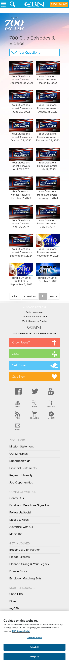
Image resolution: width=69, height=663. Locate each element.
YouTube (51, 391)
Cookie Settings (34, 638)
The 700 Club (15, 24)
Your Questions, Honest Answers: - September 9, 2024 (21, 252)
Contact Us (16, 498)
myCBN (51, 418)
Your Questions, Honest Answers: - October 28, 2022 (21, 137)
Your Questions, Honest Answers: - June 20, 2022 (21, 108)
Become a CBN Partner (24, 549)
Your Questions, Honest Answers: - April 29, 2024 (21, 223)
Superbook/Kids (19, 461)
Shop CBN (16, 594)
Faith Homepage (34, 312)
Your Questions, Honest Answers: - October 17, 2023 (21, 194)
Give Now (59, 4)
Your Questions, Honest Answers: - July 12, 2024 (47, 223)
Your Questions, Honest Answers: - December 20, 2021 (21, 79)
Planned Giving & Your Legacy (29, 564)
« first (15, 296)
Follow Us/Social (20, 512)
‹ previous (30, 296)
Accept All (34, 657)
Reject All (34, 647)
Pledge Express (19, 557)
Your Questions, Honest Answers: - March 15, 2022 (47, 79)
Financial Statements (23, 468)
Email (17, 430)
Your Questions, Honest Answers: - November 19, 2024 (48, 252)
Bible (17, 406)
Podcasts (51, 406)
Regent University (20, 475)
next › (53, 296)
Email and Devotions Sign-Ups (29, 505)
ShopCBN (34, 418)
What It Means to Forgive (34, 321)
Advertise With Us (21, 527)
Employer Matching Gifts (25, 578)
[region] (34, 637)
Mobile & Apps (19, 519)
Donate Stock (18, 571)
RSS (18, 418)
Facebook (17, 391)
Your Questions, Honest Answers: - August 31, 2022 (47, 108)
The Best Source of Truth (34, 317)
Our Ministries (18, 453)
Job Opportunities (21, 482)
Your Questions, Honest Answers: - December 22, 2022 (48, 137)
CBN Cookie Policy (21, 631)
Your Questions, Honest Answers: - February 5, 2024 (47, 194)
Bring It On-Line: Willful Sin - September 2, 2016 (21, 281)
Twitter (34, 391)
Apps (34, 406)
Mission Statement (21, 446)
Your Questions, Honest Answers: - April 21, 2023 (21, 166)
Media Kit (15, 534)
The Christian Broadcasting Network (34, 333)
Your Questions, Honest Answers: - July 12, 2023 (47, 166)
